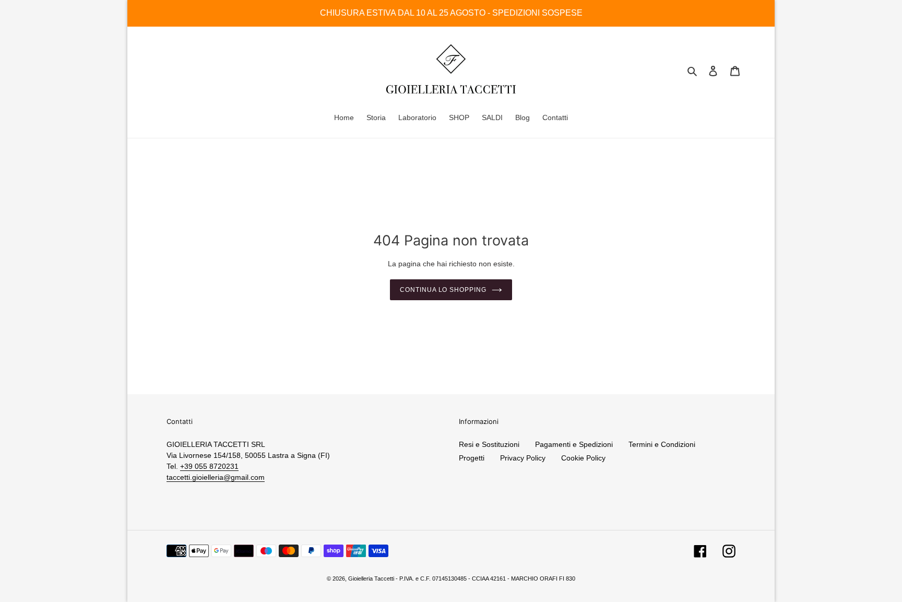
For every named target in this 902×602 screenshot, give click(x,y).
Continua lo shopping (443, 289)
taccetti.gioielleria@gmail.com (216, 477)
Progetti (471, 458)
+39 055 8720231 (209, 466)
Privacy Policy (522, 458)
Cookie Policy (583, 458)
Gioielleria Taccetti (371, 578)
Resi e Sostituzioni (489, 444)
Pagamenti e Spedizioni (574, 444)
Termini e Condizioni (661, 444)
